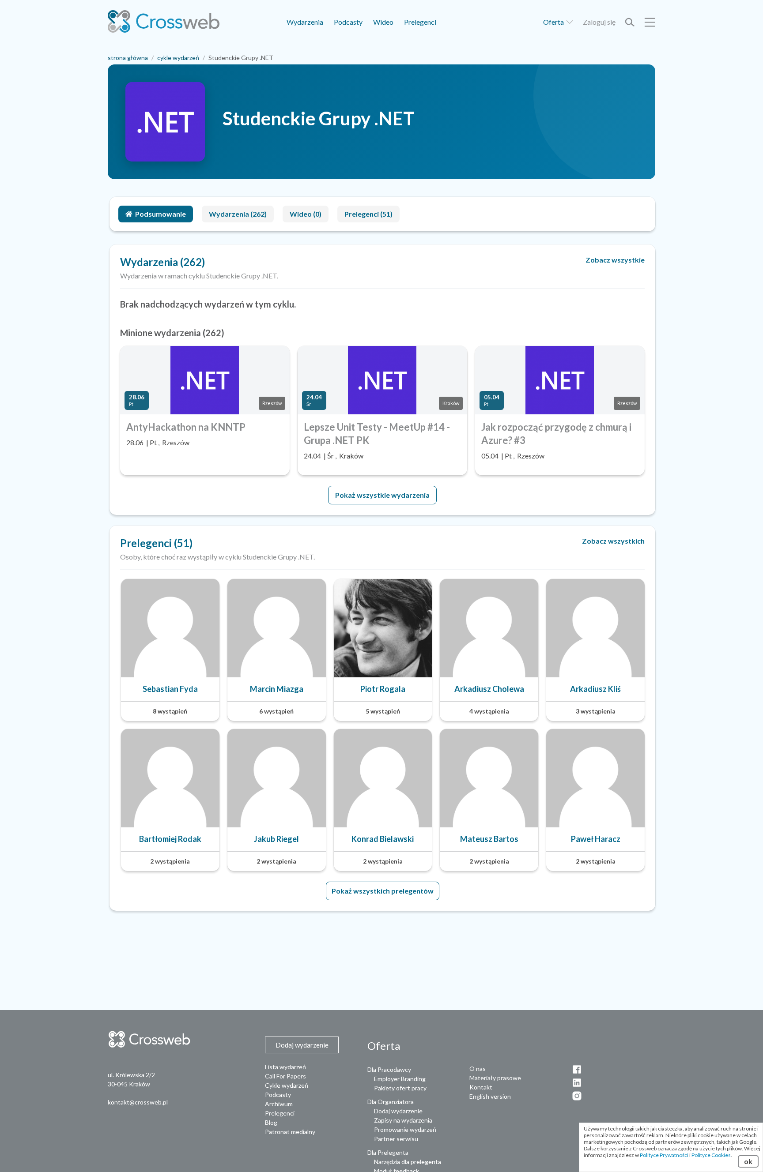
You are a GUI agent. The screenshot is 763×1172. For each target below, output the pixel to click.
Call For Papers (285, 1076)
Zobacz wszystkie (615, 259)
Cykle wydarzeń (286, 1085)
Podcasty (348, 22)
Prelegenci (420, 22)
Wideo (383, 22)
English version (490, 1096)
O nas (477, 1068)
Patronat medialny (290, 1131)
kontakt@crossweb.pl (138, 1102)
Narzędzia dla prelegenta (407, 1161)
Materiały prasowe (495, 1078)
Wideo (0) (305, 214)
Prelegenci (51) (368, 214)
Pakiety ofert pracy (400, 1088)
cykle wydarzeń (178, 57)
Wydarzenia (305, 22)
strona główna (128, 57)
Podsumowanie (160, 214)
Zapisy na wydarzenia (403, 1120)
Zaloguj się (599, 22)
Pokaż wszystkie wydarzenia (382, 495)
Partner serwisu (396, 1138)
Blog (271, 1122)
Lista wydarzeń (285, 1067)
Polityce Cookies (711, 1155)
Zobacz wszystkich (613, 541)
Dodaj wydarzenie (398, 1111)
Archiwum (279, 1104)
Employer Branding (400, 1078)
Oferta (554, 22)
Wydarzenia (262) (238, 214)
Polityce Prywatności (664, 1155)
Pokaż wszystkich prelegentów (383, 891)
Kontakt (480, 1087)
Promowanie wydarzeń (405, 1129)
